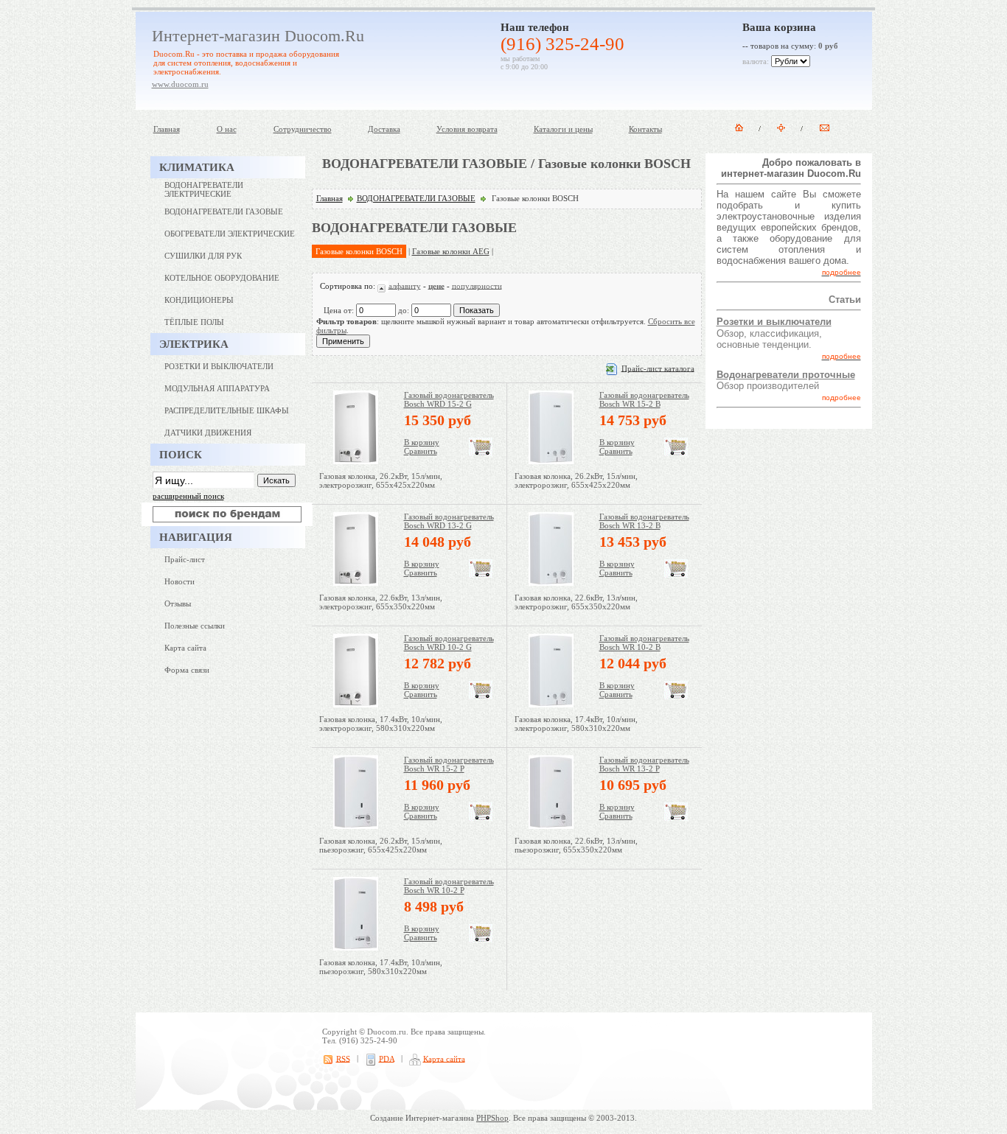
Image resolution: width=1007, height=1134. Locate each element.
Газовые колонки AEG (450, 251)
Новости (179, 581)
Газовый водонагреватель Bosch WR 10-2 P (449, 886)
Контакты (645, 129)
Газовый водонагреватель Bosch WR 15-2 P (449, 764)
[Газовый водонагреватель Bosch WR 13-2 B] (551, 582)
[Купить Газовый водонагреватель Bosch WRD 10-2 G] (480, 696)
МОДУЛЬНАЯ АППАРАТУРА (217, 388)
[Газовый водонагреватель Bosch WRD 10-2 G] (355, 704)
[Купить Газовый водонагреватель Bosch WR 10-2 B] (676, 696)
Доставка (384, 129)
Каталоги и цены (563, 129)
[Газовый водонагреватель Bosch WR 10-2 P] (355, 947)
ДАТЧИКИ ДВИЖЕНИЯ (207, 432)
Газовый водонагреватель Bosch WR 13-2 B (644, 521)
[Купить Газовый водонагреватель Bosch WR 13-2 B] (676, 574)
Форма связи (186, 669)
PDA (386, 1058)
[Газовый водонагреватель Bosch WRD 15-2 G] (355, 461)
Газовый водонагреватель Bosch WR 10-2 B (644, 642)
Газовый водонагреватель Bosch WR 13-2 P (644, 764)
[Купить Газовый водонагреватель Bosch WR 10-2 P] (480, 939)
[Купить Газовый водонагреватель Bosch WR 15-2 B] (676, 453)
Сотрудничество (302, 129)
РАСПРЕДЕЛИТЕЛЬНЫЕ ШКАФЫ (226, 410)
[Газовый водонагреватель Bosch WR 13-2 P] (551, 826)
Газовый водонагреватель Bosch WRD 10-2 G (449, 642)
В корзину (421, 442)
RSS (343, 1058)
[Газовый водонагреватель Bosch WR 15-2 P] (355, 826)
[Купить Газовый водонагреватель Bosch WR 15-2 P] (480, 817)
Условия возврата (467, 129)
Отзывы (177, 603)
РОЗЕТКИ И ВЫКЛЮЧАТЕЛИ (218, 366)
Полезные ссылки (194, 625)
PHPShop (492, 1117)
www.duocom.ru (180, 84)
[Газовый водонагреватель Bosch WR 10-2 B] (551, 704)
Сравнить (420, 451)
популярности (477, 285)
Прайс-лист (184, 559)
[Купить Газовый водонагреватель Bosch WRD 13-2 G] (480, 574)
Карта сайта (185, 647)
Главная (166, 129)
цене (436, 285)
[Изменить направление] (382, 285)
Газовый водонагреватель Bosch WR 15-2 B (644, 399)
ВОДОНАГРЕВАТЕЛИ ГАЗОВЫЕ (416, 198)
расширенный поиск (188, 495)
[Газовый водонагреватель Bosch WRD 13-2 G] (355, 582)
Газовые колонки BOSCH (359, 251)
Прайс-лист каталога (657, 367)
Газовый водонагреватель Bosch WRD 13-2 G (449, 521)
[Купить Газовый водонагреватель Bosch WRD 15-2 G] (480, 453)
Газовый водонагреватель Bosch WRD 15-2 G (449, 399)
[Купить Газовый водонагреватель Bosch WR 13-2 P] (676, 817)
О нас (227, 129)
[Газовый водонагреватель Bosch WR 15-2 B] (551, 461)
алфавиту (404, 285)
